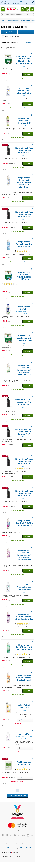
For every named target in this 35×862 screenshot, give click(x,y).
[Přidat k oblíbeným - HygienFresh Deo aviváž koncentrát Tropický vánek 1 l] (32, 672)
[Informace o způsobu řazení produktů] (17, 42)
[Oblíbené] (23, 9)
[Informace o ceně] (9, 74)
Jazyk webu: (5, 852)
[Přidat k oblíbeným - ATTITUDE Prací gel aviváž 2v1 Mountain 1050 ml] (32, 581)
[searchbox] (17, 14)
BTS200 (22, 2)
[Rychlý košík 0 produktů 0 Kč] (32, 9)
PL (15, 856)
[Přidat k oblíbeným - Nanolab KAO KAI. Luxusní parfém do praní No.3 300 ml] (32, 396)
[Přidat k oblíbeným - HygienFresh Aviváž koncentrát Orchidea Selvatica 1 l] (32, 611)
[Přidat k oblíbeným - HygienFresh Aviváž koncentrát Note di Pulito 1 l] (32, 238)
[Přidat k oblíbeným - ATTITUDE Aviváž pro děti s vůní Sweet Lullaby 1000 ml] (32, 731)
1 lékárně (25, 108)
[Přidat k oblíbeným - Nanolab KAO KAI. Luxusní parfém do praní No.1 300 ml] (32, 209)
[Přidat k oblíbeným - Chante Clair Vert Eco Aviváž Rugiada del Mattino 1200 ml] (32, 269)
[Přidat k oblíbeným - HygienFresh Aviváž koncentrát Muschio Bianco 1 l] (32, 642)
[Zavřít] (33, 2)
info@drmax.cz (9, 847)
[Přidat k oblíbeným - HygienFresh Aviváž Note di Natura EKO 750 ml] (32, 115)
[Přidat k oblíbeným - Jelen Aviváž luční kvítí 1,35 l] (32, 702)
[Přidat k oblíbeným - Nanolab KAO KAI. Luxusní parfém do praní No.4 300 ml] (32, 488)
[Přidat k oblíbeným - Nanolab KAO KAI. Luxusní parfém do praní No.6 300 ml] (32, 456)
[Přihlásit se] (27, 9)
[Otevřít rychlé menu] (3, 9)
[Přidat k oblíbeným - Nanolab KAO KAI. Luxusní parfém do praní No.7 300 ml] (32, 426)
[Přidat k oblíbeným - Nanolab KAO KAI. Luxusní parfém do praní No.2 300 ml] (32, 145)
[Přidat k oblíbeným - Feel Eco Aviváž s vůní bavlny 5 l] (32, 759)
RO (17, 856)
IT (19, 856)
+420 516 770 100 (25, 847)
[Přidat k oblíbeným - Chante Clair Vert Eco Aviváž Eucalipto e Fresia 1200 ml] (32, 332)
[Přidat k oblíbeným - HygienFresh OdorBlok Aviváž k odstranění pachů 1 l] (32, 517)
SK (12, 856)
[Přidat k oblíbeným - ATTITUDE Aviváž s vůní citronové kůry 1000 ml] (32, 85)
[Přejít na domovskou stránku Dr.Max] (12, 9)
